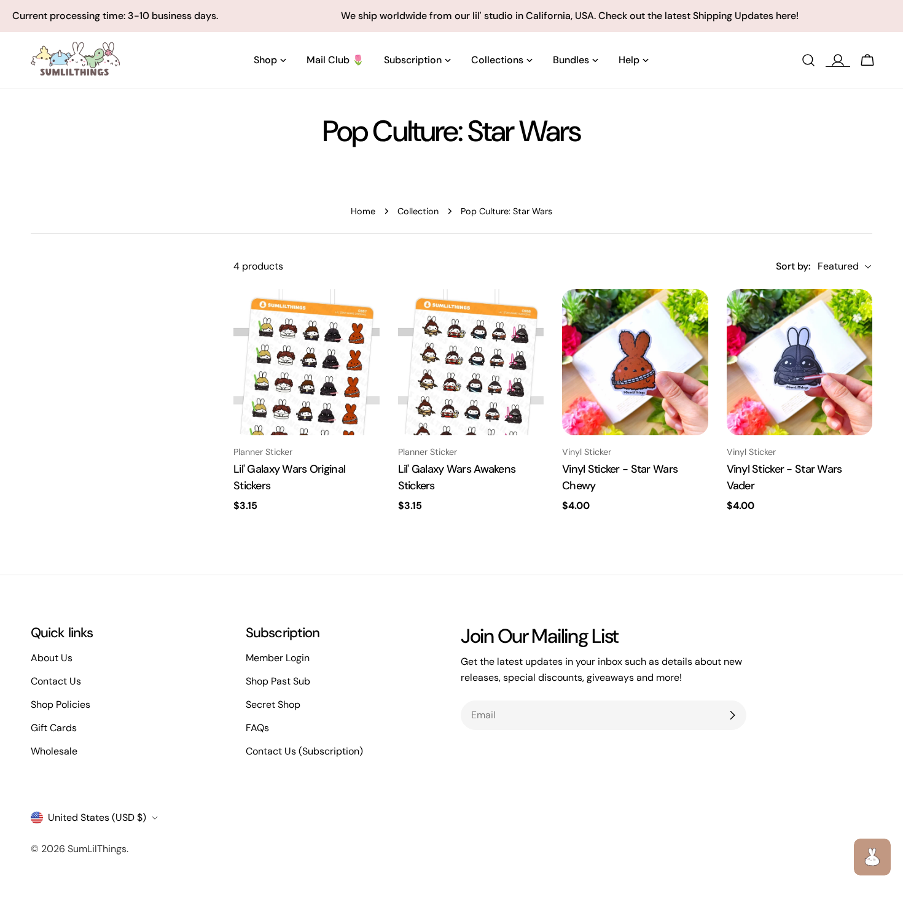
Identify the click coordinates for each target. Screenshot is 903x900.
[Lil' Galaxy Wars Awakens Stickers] (471, 362)
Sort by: (793, 266)
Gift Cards (54, 727)
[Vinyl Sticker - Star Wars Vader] (800, 362)
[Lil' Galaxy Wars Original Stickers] (306, 362)
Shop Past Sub (278, 681)
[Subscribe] (732, 715)
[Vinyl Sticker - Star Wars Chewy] (635, 362)
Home (363, 211)
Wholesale (54, 751)
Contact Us (56, 681)
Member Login (278, 657)
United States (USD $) (97, 817)
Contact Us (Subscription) (304, 751)
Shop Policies (60, 704)
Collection (418, 211)
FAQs (257, 727)
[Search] (808, 60)
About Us (51, 657)
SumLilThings (97, 848)
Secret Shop (273, 704)
